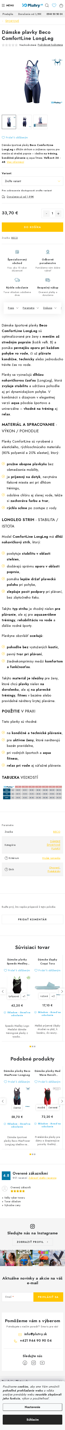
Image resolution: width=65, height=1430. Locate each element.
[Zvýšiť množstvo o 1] (58, 213)
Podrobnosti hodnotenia (50, 44)
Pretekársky (54, 871)
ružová (44, 996)
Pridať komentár (32, 919)
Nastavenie (32, 1407)
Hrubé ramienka (51, 858)
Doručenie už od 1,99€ (20, 197)
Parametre (28, 308)
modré (41, 1107)
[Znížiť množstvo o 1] (46, 213)
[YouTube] (42, 1363)
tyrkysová (14, 996)
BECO (14, 238)
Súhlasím (33, 1420)
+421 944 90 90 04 (36, 1340)
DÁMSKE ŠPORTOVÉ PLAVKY (53, 845)
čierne (17, 1107)
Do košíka (32, 227)
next (62, 991)
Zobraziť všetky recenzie (42, 1178)
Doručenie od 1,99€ (29, 14)
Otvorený (54, 867)
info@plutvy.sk (35, 1334)
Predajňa (8, 14)
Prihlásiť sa (48, 1297)
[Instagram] (33, 1363)
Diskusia (47, 308)
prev (3, 991)
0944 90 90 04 (55, 14)
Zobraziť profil (30, 1242)
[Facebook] (25, 1363)
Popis (11, 308)
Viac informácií (15, 162)
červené (53, 1107)
